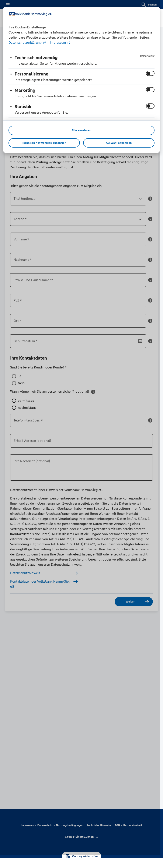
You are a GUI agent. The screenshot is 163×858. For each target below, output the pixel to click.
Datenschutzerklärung (25, 42)
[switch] (150, 73)
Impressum (58, 42)
